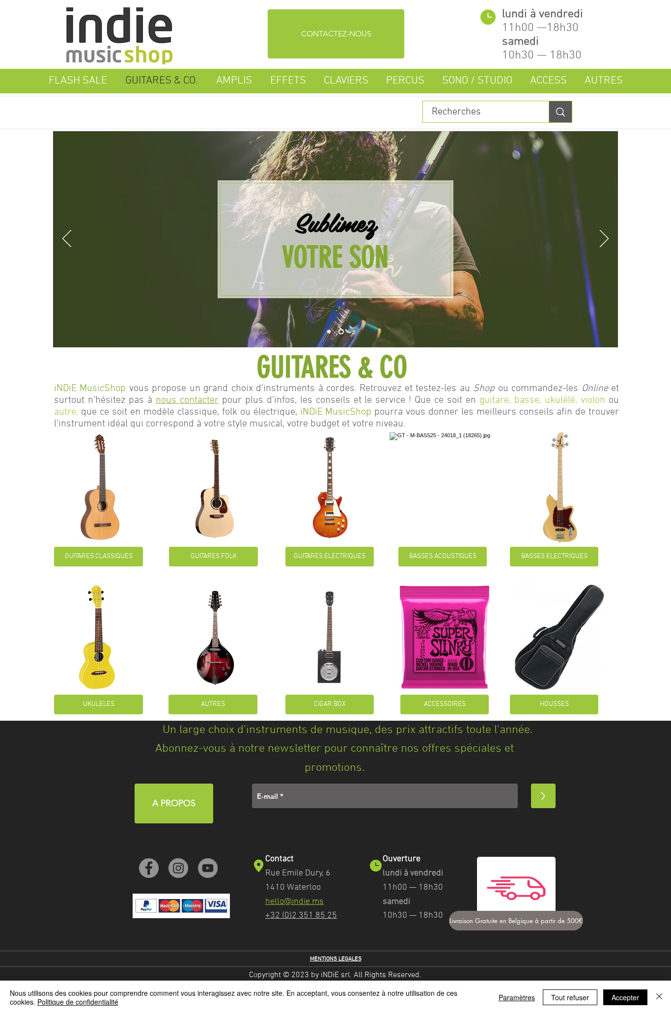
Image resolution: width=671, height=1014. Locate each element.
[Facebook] (149, 868)
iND (307, 412)
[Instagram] (178, 868)
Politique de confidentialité (77, 1002)
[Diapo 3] (342, 332)
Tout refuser (570, 997)
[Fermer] (659, 997)
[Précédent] (66, 239)
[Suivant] (604, 239)
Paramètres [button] (517, 997)
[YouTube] (208, 868)
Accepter (625, 997)
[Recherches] (560, 111)
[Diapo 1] (330, 332)
